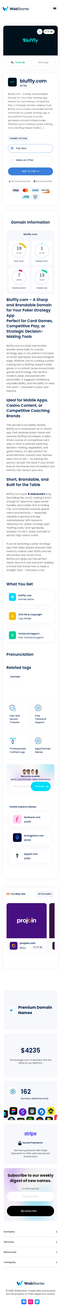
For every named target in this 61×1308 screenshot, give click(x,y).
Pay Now (21, 148)
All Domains (44, 893)
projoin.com (27, 943)
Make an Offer (25, 160)
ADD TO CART (29, 171)
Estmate (40, 786)
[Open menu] (56, 1232)
